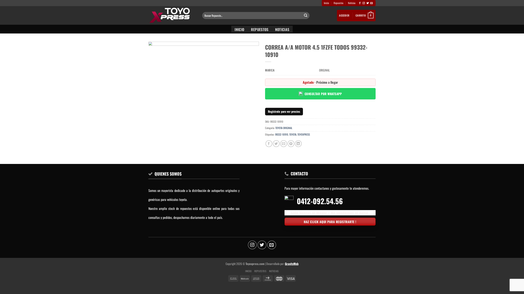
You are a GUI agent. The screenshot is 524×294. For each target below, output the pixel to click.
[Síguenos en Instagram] (364, 3)
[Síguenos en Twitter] (367, 3)
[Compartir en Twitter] (276, 143)
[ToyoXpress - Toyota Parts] (172, 15)
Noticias (352, 3)
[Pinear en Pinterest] (291, 143)
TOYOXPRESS (303, 134)
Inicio (326, 3)
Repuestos (338, 3)
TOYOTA (292, 134)
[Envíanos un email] (371, 3)
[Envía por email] (283, 143)
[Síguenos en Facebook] (360, 3)
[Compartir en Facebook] (268, 143)
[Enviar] (305, 15)
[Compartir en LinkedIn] (298, 143)
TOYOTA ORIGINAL (283, 128)
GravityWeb (291, 264)
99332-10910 (281, 134)
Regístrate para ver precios (284, 111)
